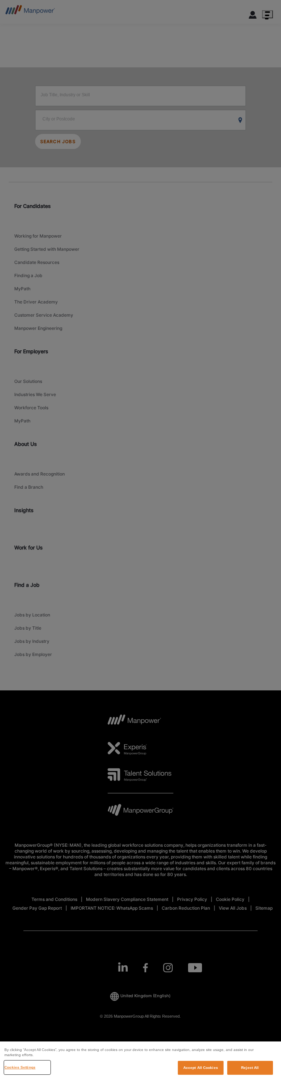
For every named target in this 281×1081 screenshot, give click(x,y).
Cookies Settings (19, 1067)
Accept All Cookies (200, 1068)
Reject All (250, 1068)
